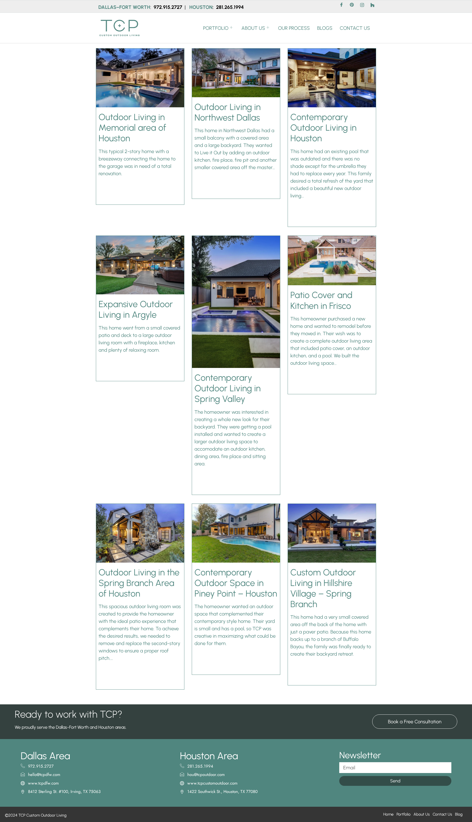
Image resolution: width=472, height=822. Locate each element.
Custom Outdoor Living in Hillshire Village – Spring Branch (323, 588)
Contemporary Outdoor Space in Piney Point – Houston (235, 583)
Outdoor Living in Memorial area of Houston (132, 127)
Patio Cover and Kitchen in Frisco (321, 300)
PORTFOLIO (215, 28)
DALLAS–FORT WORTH (124, 7)
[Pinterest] (351, 6)
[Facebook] (341, 6)
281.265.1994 (230, 7)
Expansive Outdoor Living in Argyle (136, 309)
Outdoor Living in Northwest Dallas (227, 112)
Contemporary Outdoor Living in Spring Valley (227, 388)
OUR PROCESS (294, 28)
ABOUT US (253, 28)
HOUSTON (200, 7)
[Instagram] (362, 6)
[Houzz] (372, 6)
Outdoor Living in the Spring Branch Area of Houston (139, 583)
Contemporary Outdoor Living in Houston (323, 127)
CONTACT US (355, 28)
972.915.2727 (168, 7)
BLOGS (324, 28)
